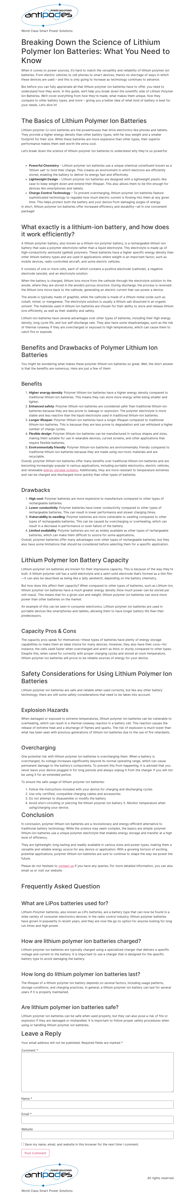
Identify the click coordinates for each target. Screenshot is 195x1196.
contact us (66, 866)
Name (26, 1098)
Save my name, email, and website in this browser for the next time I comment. (82, 1144)
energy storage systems (60, 470)
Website (27, 1129)
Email (26, 1113)
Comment (29, 1050)
